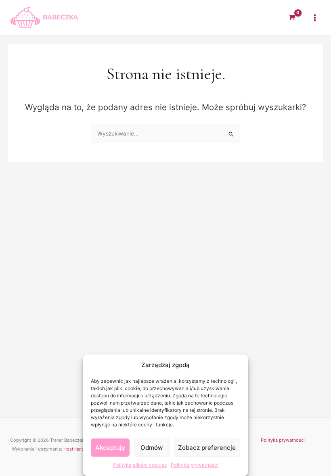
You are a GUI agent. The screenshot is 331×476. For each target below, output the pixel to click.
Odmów (151, 447)
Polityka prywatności (194, 465)
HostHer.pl (74, 449)
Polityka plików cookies (140, 465)
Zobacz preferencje (207, 447)
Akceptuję (110, 447)
